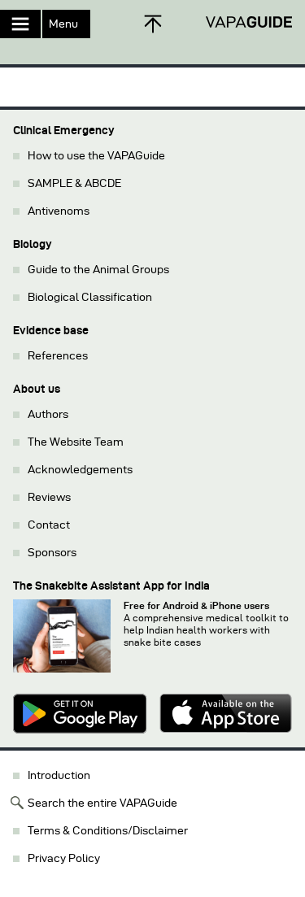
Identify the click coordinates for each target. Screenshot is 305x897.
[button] (152, 44)
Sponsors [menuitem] (52, 552)
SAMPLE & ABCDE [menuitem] (74, 183)
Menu (63, 24)
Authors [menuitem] (48, 414)
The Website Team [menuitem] (76, 442)
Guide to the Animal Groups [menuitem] (98, 269)
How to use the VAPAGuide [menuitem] (96, 156)
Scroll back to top (153, 24)
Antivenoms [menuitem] (58, 211)
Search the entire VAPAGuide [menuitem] (102, 803)
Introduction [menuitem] (59, 775)
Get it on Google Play (79, 714)
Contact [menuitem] (49, 525)
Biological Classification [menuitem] (90, 297)
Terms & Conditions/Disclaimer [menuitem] (108, 831)
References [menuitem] (58, 356)
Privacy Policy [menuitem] (64, 858)
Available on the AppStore (226, 714)
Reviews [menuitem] (49, 497)
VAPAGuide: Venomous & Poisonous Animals (248, 22)
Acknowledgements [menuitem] (80, 470)
